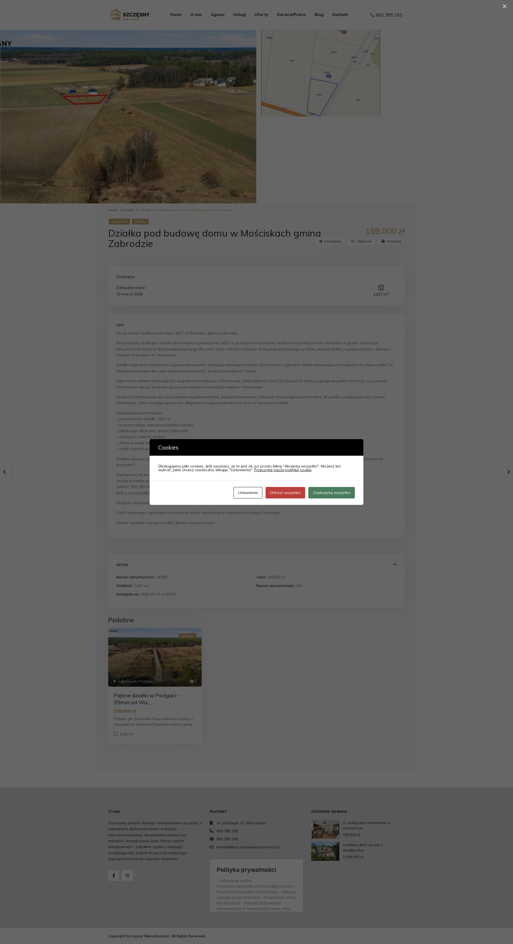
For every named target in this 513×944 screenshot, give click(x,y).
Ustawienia (248, 492)
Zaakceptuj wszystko (331, 492)
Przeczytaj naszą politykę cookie (283, 469)
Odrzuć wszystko (285, 492)
